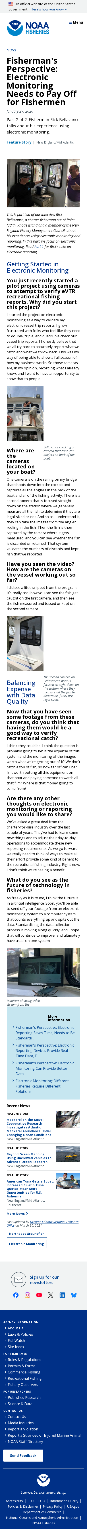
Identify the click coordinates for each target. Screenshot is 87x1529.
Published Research (24, 1397)
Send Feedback (23, 1455)
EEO (31, 1501)
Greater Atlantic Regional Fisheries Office (43, 1224)
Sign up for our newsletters (44, 1279)
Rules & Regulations (24, 1359)
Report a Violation (23, 1429)
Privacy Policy (52, 1506)
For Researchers (17, 1391)
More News (16, 1213)
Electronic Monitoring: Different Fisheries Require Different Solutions (42, 1086)
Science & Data (20, 1403)
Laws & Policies (20, 1334)
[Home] (26, 26)
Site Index (16, 1346)
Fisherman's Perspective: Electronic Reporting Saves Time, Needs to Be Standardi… (45, 1033)
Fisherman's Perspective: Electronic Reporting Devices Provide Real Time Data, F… (45, 1050)
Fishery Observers (23, 1384)
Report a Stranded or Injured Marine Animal (44, 1435)
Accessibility (14, 1501)
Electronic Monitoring (26, 1244)
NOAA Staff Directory (25, 1441)
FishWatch (16, 1340)
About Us (15, 1328)
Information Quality (64, 1501)
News (11, 50)
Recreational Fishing (25, 1378)
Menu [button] (78, 22)
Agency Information (20, 1322)
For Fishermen (15, 1354)
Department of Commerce (42, 1512)
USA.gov (73, 1506)
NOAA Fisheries (43, 1523)
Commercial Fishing (24, 1372)
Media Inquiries (21, 1422)
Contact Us (13, 1411)
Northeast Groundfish (26, 1233)
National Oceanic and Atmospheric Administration (42, 1517)
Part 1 (39, 246)
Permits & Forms (21, 1365)
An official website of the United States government (42, 6)
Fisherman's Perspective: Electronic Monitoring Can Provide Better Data (45, 1068)
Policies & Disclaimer (23, 1506)
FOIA (42, 1501)
